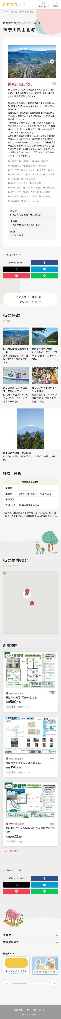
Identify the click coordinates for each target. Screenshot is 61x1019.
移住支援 (15, 178)
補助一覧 (36, 297)
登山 (44, 165)
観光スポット (17, 174)
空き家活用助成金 (30, 505)
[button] (52, 61)
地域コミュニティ (19, 183)
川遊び (42, 169)
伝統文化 (50, 187)
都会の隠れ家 (41, 161)
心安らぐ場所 (30, 196)
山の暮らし (47, 196)
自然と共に (16, 187)
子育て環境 (29, 178)
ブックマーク (43, 6)
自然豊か (26, 161)
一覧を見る (13, 851)
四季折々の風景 (33, 187)
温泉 (53, 169)
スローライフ (34, 174)
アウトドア (16, 191)
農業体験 (36, 183)
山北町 (14, 161)
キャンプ (15, 169)
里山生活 (15, 200)
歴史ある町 (31, 165)
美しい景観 (44, 191)
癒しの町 (30, 191)
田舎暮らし (16, 165)
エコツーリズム (31, 200)
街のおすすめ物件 (29, 301)
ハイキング (29, 169)
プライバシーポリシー (37, 1009)
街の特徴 (21, 297)
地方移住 (50, 174)
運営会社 (18, 1009)
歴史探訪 (15, 196)
